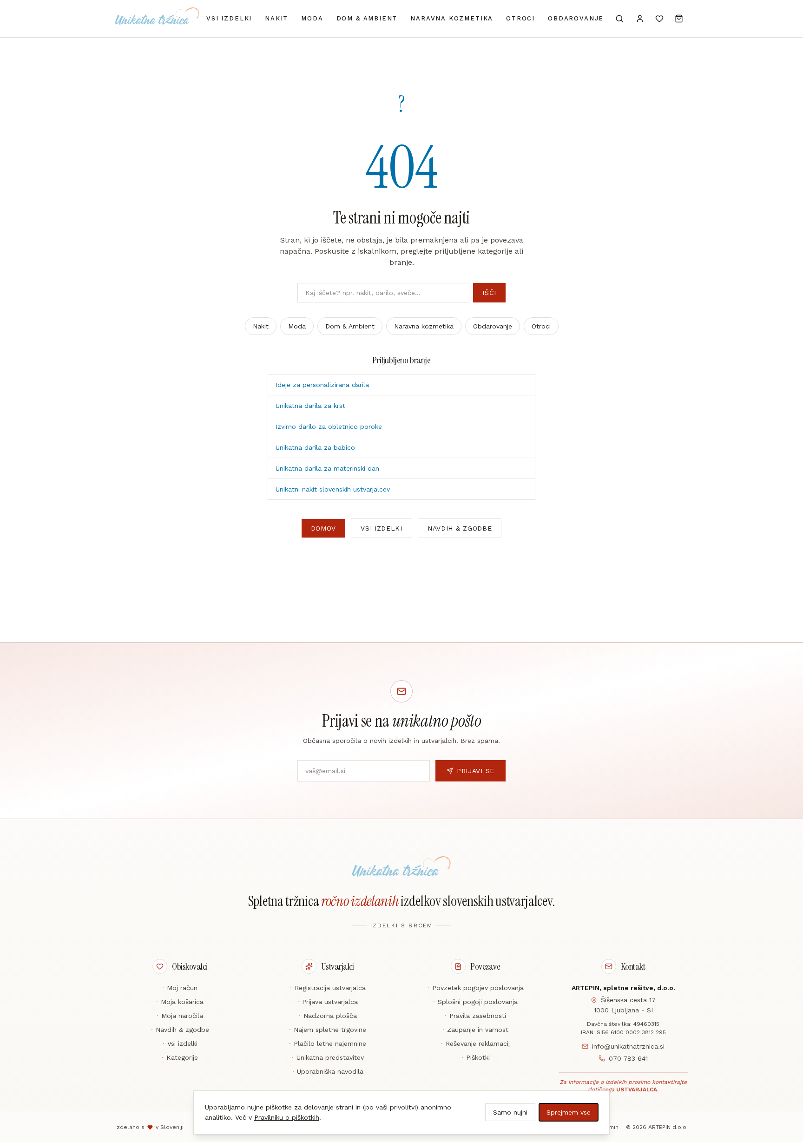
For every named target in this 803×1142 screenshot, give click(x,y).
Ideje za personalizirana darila (322, 384)
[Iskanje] (619, 18)
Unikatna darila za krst (310, 405)
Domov (323, 528)
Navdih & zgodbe (460, 528)
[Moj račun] (640, 18)
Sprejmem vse (568, 1112)
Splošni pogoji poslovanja (475, 1001)
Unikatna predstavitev (328, 1057)
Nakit (276, 18)
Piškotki (475, 1057)
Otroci (520, 18)
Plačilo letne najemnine (327, 1043)
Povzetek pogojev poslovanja (476, 987)
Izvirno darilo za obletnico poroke (329, 426)
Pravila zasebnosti (475, 1015)
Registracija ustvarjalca (328, 987)
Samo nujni (510, 1112)
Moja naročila (180, 1015)
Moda (312, 18)
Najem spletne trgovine (327, 1029)
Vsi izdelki (229, 18)
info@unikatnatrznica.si (628, 1046)
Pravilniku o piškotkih (286, 1117)
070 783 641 (628, 1058)
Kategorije (180, 1057)
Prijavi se (475, 770)
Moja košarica (180, 1001)
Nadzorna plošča (328, 1015)
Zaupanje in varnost (475, 1029)
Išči (489, 292)
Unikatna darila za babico (315, 447)
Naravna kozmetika (451, 18)
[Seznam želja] (659, 18)
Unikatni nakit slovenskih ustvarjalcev (333, 489)
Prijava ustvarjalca (327, 1001)
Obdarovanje (576, 18)
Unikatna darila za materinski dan (327, 468)
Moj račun (179, 987)
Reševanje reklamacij (475, 1043)
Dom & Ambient (367, 18)
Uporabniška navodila (327, 1071)
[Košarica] (679, 18)
